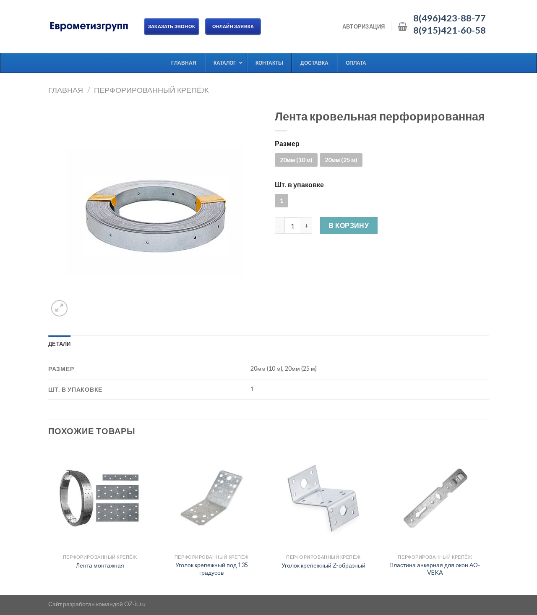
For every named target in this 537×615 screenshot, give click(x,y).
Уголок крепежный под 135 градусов (211, 568)
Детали (59, 343)
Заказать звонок (171, 26)
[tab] (59, 343)
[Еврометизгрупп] (89, 26)
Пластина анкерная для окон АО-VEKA (434, 568)
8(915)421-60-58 (449, 30)
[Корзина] (402, 26)
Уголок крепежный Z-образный (323, 565)
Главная (65, 89)
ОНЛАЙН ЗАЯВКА (233, 26)
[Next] (486, 519)
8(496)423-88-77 (449, 18)
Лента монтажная (100, 565)
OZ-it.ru (135, 603)
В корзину (348, 225)
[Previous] (48, 519)
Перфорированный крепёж (151, 89)
